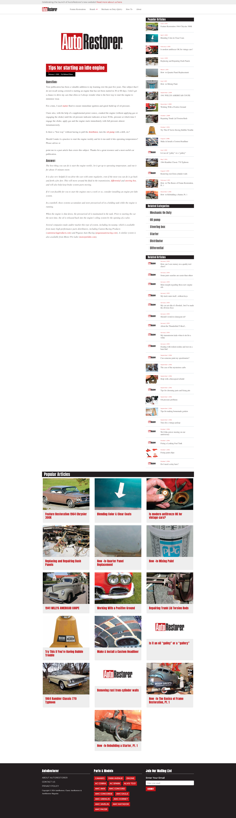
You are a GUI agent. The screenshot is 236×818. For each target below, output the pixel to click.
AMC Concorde (103, 794)
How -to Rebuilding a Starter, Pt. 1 (174, 194)
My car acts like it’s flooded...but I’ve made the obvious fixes (177, 306)
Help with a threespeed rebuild (172, 379)
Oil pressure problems (169, 399)
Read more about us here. (109, 2)
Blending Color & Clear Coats (172, 38)
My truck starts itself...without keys (174, 296)
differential (116, 180)
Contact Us (48, 782)
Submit (150, 788)
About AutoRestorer (54, 778)
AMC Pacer (101, 809)
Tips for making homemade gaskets (174, 411)
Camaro (99, 778)
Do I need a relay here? (170, 464)
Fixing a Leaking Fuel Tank (171, 443)
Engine (130, 778)
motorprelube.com (88, 236)
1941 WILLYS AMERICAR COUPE (175, 95)
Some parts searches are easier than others (177, 275)
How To (129, 9)
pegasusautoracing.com (106, 232)
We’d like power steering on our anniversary (173, 433)
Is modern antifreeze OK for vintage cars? (177, 49)
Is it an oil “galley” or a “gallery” (173, 153)
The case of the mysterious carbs (173, 367)
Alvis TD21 (130, 783)
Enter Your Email (155, 778)
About (138, 9)
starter (65, 105)
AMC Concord (117, 788)
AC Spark (115, 783)
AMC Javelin (102, 804)
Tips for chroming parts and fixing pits (175, 390)
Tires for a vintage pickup (170, 422)
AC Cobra (100, 783)
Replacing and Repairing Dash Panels (175, 61)
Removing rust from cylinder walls (174, 173)
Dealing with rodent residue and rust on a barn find (176, 347)
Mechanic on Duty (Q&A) (111, 9)
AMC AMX (100, 788)
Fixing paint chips (167, 452)
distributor (93, 131)
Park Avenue (115, 778)
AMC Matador (121, 804)
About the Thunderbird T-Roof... (173, 326)
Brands (92, 9)
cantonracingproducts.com (59, 232)
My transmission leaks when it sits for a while (176, 336)
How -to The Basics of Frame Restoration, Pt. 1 (177, 184)
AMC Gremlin (102, 799)
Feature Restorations (78, 9)
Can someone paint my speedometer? (175, 358)
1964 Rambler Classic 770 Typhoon (174, 162)
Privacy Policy (50, 786)
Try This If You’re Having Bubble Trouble (177, 130)
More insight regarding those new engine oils (176, 285)
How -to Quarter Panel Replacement (175, 72)
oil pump (111, 131)
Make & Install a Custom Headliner (174, 141)
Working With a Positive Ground (173, 107)
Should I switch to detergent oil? (173, 316)
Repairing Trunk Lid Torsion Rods (174, 118)
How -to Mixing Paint (169, 84)
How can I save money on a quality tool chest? (176, 265)
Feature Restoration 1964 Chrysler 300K (176, 26)
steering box (130, 180)
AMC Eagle (122, 794)
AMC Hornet (121, 799)
